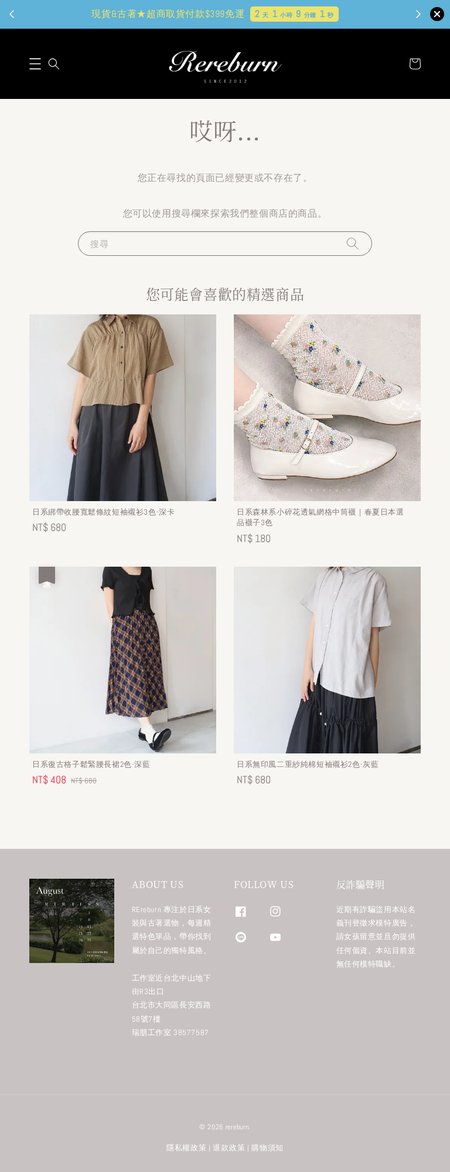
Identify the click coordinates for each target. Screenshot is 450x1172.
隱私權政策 (186, 1148)
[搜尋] (352, 243)
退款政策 (229, 1148)
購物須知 (267, 1148)
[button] (35, 64)
